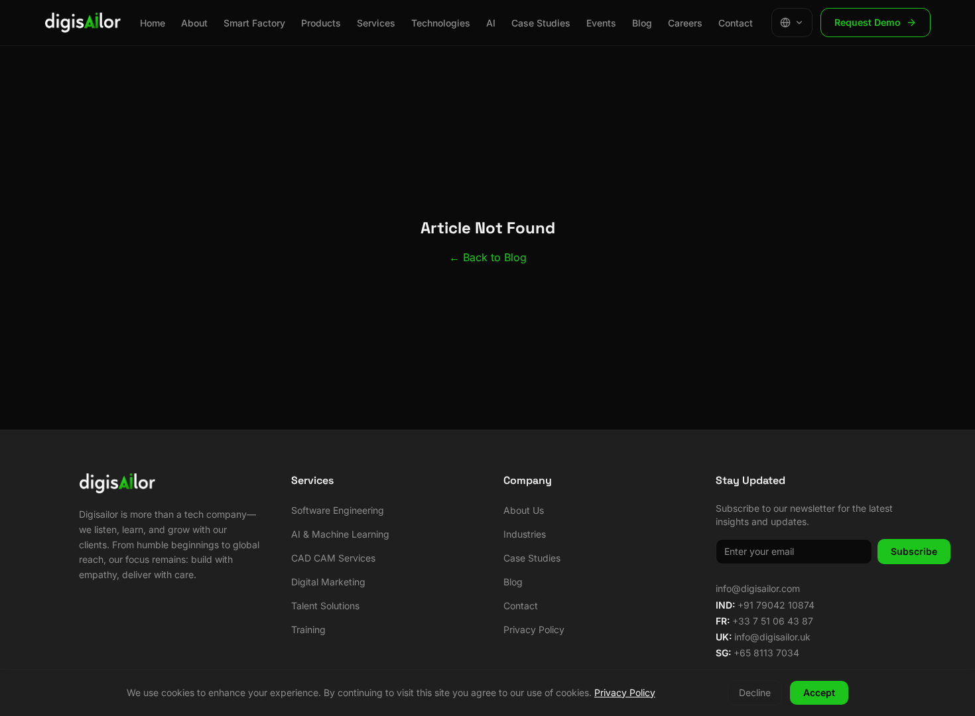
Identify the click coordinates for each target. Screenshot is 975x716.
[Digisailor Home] (82, 22)
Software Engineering (337, 510)
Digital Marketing (328, 581)
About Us (523, 510)
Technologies (440, 23)
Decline (755, 692)
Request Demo (867, 22)
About (194, 23)
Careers (685, 23)
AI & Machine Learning (340, 534)
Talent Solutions (325, 605)
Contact (735, 23)
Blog (642, 23)
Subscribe (914, 551)
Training (308, 629)
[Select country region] (791, 22)
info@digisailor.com (758, 588)
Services (376, 23)
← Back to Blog (488, 257)
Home (152, 23)
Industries (524, 534)
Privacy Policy (533, 629)
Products (321, 23)
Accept (819, 692)
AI (490, 23)
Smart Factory (254, 23)
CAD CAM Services (333, 558)
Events (601, 23)
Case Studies (540, 23)
